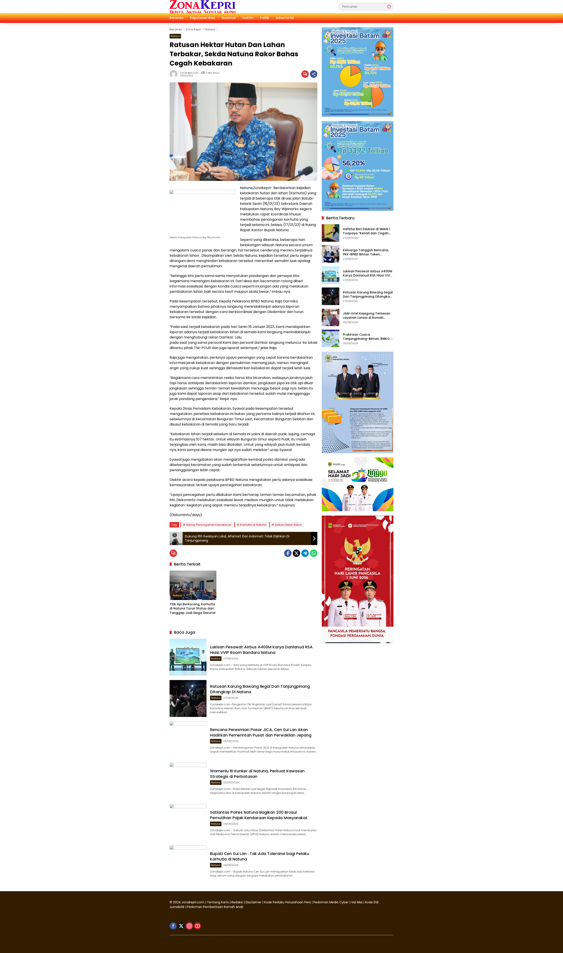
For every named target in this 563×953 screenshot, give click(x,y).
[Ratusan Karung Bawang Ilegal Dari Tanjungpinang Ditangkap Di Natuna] (188, 698)
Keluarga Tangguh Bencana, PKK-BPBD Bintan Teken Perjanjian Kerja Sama (366, 252)
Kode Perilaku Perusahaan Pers (287, 902)
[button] (389, 6)
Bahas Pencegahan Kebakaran (208, 525)
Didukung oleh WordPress (190, 942)
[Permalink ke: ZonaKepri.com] (175, 74)
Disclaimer (253, 902)
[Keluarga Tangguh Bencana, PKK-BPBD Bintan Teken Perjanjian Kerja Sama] (330, 254)
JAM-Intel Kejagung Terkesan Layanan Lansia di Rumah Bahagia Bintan (366, 315)
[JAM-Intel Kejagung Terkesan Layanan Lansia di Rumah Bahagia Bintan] (330, 317)
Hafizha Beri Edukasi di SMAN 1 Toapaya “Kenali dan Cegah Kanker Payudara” (366, 231)
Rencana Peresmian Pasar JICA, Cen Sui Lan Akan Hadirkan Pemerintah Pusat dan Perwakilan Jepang (260, 732)
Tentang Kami (218, 902)
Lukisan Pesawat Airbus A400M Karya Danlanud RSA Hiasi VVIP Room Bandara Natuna (261, 649)
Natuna (175, 36)
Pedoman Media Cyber (331, 902)
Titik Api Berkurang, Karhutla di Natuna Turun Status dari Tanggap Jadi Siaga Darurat (193, 608)
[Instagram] (189, 925)
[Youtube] (197, 925)
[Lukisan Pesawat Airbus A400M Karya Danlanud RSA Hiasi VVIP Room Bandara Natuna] (188, 657)
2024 (177, 902)
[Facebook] (288, 553)
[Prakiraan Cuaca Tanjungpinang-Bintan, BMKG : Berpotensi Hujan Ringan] (330, 338)
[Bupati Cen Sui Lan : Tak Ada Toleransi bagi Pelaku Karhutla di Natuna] (188, 863)
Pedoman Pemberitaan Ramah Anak (215, 907)
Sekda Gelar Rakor (288, 525)
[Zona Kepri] (203, 6)
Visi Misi (356, 902)
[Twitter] (296, 553)
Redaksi (237, 902)
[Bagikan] (313, 74)
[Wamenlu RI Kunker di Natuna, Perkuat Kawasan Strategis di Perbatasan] (188, 781)
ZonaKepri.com (189, 73)
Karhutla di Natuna (253, 525)
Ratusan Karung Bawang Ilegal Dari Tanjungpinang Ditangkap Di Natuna (368, 294)
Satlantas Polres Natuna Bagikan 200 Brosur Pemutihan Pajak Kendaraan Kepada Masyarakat (258, 814)
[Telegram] (305, 553)
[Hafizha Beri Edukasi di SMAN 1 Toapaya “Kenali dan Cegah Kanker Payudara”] (330, 233)
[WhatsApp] (313, 553)
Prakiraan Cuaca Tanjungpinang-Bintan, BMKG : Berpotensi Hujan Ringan (367, 336)
